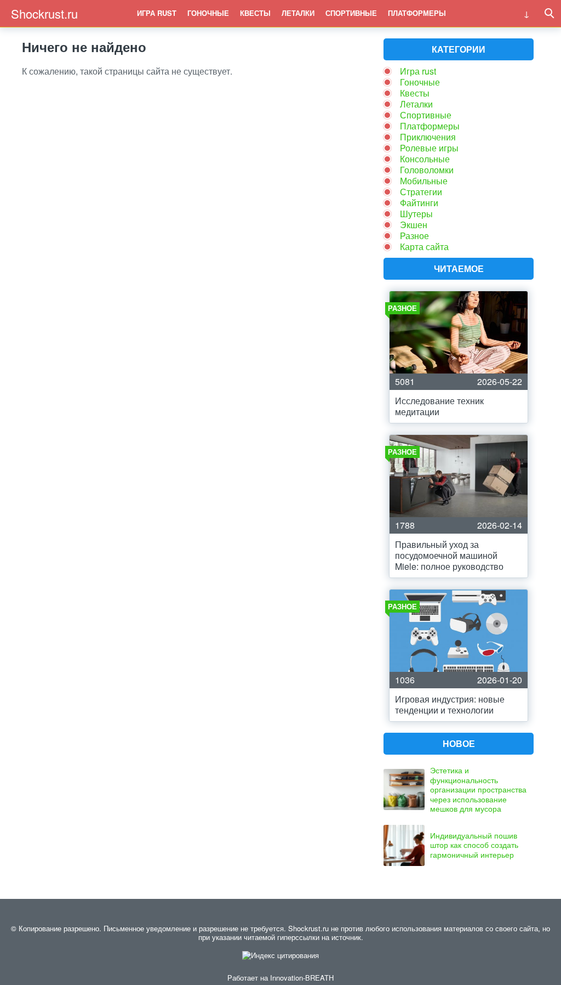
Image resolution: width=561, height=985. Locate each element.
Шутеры (416, 213)
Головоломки (427, 169)
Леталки (298, 13)
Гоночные (208, 13)
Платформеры (417, 13)
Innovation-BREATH (302, 977)
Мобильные (424, 180)
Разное (414, 235)
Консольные (425, 158)
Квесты (255, 13)
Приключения (428, 137)
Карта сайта (424, 246)
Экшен (413, 224)
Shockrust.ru (44, 13)
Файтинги (419, 202)
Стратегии (421, 191)
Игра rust (156, 13)
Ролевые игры (429, 147)
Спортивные (351, 13)
